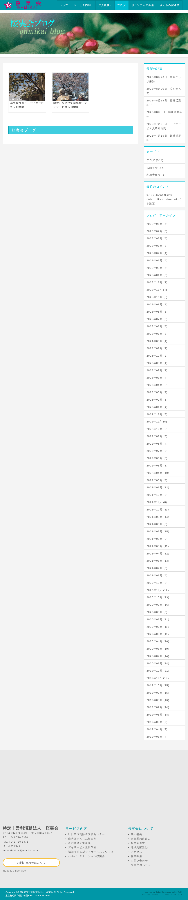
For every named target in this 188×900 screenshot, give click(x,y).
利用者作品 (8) (156, 174)
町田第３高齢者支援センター (86, 834)
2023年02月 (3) (157, 399)
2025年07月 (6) (157, 319)
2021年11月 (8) (157, 502)
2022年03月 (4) (157, 480)
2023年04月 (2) (157, 384)
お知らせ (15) (156, 167)
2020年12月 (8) (157, 582)
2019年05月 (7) (157, 722)
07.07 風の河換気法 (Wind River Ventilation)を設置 (164, 199)
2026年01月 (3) (157, 275)
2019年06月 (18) (158, 714)
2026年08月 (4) (157, 223)
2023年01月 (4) (157, 407)
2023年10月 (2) (157, 355)
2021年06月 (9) (157, 538)
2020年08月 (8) (157, 612)
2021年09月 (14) (158, 516)
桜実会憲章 (138, 842)
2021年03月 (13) (158, 560)
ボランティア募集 (142, 5)
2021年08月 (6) (157, 524)
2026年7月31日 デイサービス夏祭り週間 (164, 126)
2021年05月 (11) (158, 546)
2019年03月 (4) (157, 736)
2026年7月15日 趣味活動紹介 (164, 138)
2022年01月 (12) (158, 487)
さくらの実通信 (170, 5)
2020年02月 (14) (158, 656)
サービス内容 (82, 5)
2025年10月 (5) (157, 297)
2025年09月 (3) (157, 304)
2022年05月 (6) (157, 465)
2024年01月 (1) (157, 348)
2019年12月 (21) (158, 670)
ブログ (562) (155, 160)
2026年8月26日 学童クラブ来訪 (164, 79)
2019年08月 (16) (158, 700)
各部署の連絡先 (141, 838)
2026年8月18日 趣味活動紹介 (164, 102)
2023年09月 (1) (157, 363)
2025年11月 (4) (157, 289)
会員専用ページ (141, 864)
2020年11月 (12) (158, 590)
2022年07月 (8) (157, 450)
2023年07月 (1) (157, 370)
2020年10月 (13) (158, 597)
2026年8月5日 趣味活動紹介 (164, 114)
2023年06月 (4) (157, 377)
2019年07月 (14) (158, 707)
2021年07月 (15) (158, 531)
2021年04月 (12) (158, 553)
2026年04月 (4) (157, 253)
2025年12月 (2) (157, 282)
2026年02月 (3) (157, 267)
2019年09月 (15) (158, 692)
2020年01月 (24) (158, 663)
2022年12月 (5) (157, 414)
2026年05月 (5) (157, 245)
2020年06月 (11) (158, 626)
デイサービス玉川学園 (82, 847)
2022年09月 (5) (157, 436)
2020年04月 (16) (158, 641)
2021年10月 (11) (158, 509)
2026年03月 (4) (157, 260)
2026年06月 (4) (157, 238)
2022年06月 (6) (157, 458)
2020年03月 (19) (158, 648)
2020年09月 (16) (158, 604)
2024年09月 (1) (157, 341)
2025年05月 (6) (157, 333)
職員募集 (136, 856)
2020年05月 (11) (158, 634)
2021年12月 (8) (157, 494)
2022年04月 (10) (158, 472)
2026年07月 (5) (157, 231)
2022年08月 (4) (157, 443)
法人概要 (104, 5)
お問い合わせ (139, 860)
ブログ (121, 5)
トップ (64, 5)
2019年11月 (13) (158, 678)
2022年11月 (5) (157, 421)
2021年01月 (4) (157, 575)
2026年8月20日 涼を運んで (164, 91)
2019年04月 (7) (157, 729)
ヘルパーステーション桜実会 (86, 856)
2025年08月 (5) (157, 311)
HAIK (180, 895)
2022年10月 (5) (157, 428)
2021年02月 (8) (157, 568)
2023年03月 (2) (157, 392)
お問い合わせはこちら (31, 862)
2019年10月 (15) (158, 685)
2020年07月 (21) (158, 619)
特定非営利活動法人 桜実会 (38, 892)
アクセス (136, 851)
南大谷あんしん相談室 (82, 838)
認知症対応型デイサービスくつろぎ (90, 851)
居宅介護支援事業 (79, 842)
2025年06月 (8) (157, 326)
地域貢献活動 (139, 847)
